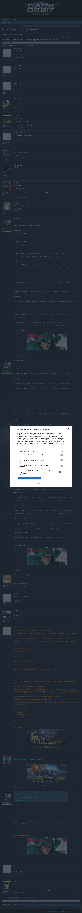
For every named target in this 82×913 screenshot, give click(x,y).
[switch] (61, 455)
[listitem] (41, 451)
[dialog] (41, 456)
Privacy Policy (50, 483)
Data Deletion (32, 483)
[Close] (68, 429)
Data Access (41, 483)
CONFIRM (29, 478)
